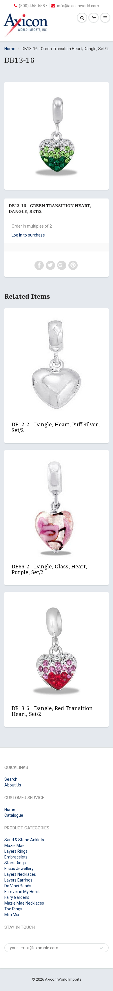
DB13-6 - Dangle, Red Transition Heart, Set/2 (52, 711)
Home (9, 48)
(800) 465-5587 (33, 5)
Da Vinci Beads (17, 886)
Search (10, 779)
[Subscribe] (101, 948)
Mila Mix (11, 914)
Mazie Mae (14, 845)
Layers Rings (16, 851)
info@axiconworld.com (78, 5)
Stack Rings (15, 862)
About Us (12, 785)
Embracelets (16, 857)
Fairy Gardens (16, 897)
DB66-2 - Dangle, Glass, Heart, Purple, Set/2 (49, 569)
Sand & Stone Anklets (24, 839)
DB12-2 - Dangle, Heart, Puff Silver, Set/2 (56, 427)
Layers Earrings (18, 880)
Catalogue (13, 815)
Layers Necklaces (20, 874)
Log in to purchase (28, 235)
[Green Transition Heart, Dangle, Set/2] (56, 135)
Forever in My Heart (22, 891)
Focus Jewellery (19, 868)
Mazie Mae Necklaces (24, 903)
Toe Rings (13, 909)
